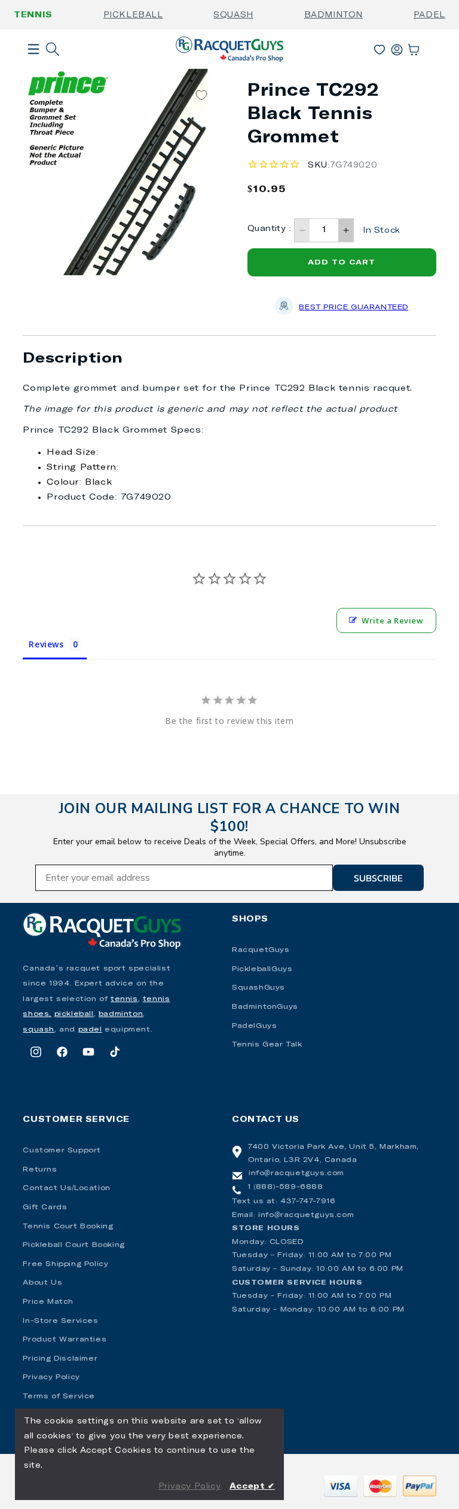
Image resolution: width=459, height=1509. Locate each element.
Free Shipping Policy (65, 1264)
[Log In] (397, 47)
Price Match (48, 1302)
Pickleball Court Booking (73, 1245)
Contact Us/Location (66, 1188)
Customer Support (62, 1150)
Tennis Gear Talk (267, 1044)
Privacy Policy (51, 1377)
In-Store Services (60, 1321)
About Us (42, 1282)
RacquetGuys (261, 950)
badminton (121, 1014)
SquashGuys (258, 987)
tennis (124, 999)
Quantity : (269, 229)
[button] (33, 68)
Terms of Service (59, 1396)
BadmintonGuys (265, 1007)
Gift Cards (45, 1207)
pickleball (74, 1014)
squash (38, 1029)
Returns (40, 1169)
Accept (252, 1486)
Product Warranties (64, 1339)
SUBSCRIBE (378, 878)
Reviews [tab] (46, 644)
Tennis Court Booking (68, 1226)
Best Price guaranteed (353, 307)
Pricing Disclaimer (60, 1358)
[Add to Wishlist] (201, 95)
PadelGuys (254, 1026)
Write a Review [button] (392, 620)
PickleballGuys (262, 969)
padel (90, 1029)
